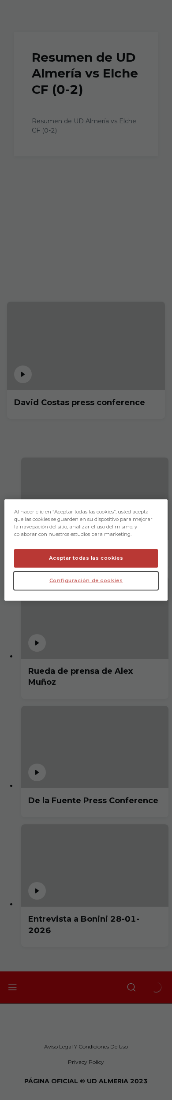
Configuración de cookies (86, 580)
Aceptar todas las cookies (86, 558)
